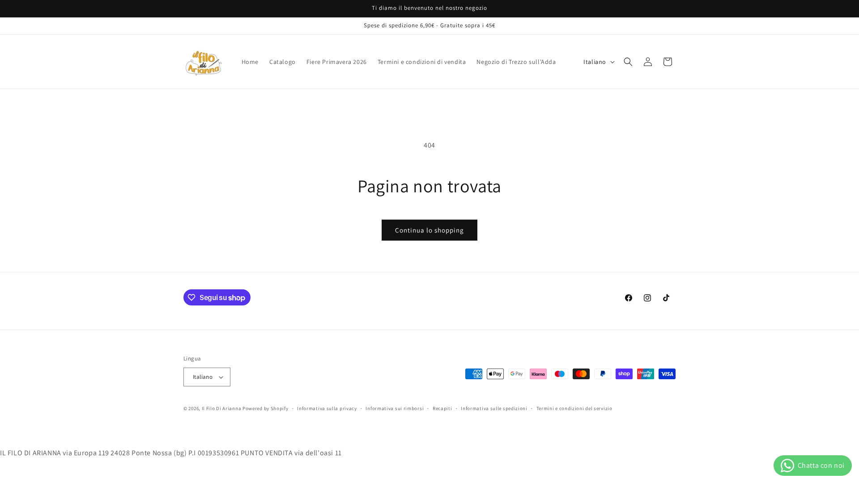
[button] (628, 62)
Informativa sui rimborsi (395, 408)
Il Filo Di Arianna (222, 408)
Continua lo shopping (429, 230)
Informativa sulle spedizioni (494, 408)
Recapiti (442, 408)
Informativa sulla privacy (327, 408)
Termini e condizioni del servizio (574, 408)
